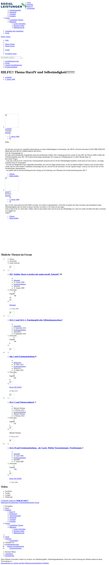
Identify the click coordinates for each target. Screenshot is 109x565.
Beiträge (8, 133)
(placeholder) (13, 540)
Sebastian (17, 280)
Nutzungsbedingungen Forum (29, 502)
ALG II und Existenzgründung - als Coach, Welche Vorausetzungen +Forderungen (45, 448)
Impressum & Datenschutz (10, 502)
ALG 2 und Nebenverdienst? (21, 402)
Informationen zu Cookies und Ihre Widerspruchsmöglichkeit (21, 563)
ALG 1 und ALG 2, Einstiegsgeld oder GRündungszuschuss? (36, 320)
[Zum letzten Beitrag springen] (11, 301)
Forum (7, 50)
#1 (10, 138)
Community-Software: (14, 501)
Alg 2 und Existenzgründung (22, 356)
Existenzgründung (20, 284)
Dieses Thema (5, 37)
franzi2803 (17, 326)
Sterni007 (17, 454)
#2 (10, 201)
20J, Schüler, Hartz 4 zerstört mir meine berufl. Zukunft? (34, 274)
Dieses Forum (9, 46)
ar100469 (8, 77)
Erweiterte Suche (11, 54)
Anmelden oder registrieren (14, 31)
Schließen (45, 563)
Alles (7, 40)
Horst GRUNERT (15, 387)
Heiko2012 (17, 362)
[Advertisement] (54, 97)
